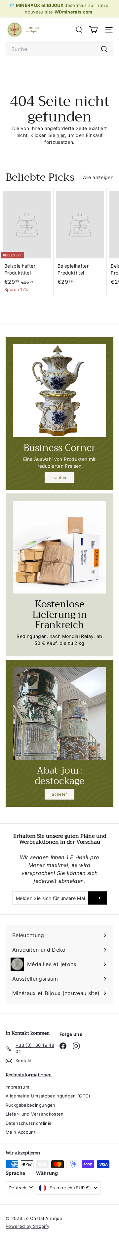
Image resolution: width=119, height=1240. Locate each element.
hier (60, 135)
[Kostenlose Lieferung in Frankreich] (59, 547)
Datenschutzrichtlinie (29, 1123)
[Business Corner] (59, 390)
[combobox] (59, 49)
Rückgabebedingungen (31, 1105)
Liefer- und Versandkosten (35, 1114)
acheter (59, 794)
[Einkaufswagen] (93, 30)
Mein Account (21, 1132)
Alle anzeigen (98, 177)
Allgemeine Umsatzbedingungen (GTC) (48, 1095)
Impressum (17, 1087)
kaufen (59, 477)
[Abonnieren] (97, 898)
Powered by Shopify (27, 1226)
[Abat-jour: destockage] (59, 713)
